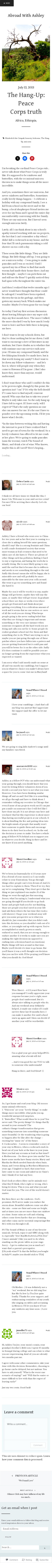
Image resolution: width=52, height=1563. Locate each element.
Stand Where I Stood (36, 690)
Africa (19, 120)
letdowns (36, 138)
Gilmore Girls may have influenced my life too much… (26, 1493)
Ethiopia (30, 120)
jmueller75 (21, 1330)
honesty (28, 138)
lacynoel (20, 732)
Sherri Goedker (24, 859)
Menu (7, 3)
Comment (37, 1445)
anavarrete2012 (24, 766)
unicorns (27, 142)
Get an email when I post (19, 1508)
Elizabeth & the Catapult (15, 138)
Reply (48, 481)
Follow (8, 1537)
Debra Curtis (22, 481)
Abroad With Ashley (26, 15)
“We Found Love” (26, 1478)
